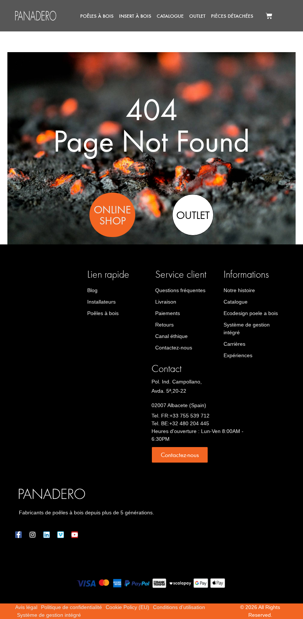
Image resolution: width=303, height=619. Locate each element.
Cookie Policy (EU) (127, 607)
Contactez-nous (173, 348)
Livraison (165, 302)
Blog (92, 290)
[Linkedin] (46, 534)
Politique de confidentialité (71, 607)
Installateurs (101, 302)
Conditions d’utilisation (179, 607)
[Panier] (269, 16)
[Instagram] (32, 534)
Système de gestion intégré (247, 328)
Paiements (167, 313)
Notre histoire (239, 290)
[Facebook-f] (18, 534)
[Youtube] (74, 534)
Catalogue (170, 15)
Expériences (238, 355)
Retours (164, 325)
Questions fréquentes (180, 290)
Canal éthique (171, 336)
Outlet (197, 15)
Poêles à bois (96, 15)
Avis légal (26, 607)
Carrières (234, 344)
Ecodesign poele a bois (251, 313)
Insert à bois (135, 15)
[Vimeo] (60, 534)
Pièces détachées (232, 15)
